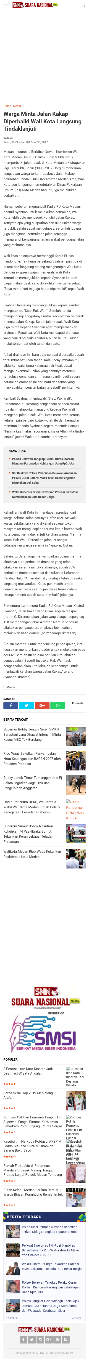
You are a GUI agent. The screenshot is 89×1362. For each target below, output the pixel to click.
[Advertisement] (44, 60)
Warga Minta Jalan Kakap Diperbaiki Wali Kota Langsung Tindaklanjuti (42, 121)
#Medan (11, 687)
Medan (17, 106)
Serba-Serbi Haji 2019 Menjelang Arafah (28, 1095)
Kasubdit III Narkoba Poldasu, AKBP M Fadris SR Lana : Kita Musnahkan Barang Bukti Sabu (32, 1145)
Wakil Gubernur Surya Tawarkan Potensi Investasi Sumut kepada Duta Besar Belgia (52, 1266)
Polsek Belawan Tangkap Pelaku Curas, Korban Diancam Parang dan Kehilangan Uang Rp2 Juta (51, 1287)
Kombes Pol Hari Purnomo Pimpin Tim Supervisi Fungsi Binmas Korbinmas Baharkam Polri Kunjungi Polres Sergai (32, 1121)
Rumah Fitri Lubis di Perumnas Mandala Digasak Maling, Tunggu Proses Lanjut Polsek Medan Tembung (32, 1170)
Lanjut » (77, 1317)
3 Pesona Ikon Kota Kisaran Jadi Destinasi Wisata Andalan (28, 1071)
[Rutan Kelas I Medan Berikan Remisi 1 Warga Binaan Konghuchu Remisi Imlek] (76, 1197)
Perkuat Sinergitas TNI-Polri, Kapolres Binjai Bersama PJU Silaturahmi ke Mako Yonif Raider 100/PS (50, 1250)
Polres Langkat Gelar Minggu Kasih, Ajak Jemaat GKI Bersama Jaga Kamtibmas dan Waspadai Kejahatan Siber (50, 1305)
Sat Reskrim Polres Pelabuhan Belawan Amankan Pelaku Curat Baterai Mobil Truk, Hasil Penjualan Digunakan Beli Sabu (44, 477)
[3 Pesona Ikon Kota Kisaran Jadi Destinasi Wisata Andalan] (76, 1079)
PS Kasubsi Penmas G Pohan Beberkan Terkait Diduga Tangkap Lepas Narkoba (50, 1229)
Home (7, 106)
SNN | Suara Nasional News (56, 1353)
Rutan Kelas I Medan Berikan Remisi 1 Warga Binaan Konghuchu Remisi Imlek (33, 1192)
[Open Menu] (5, 5)
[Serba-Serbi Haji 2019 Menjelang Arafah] (76, 1100)
